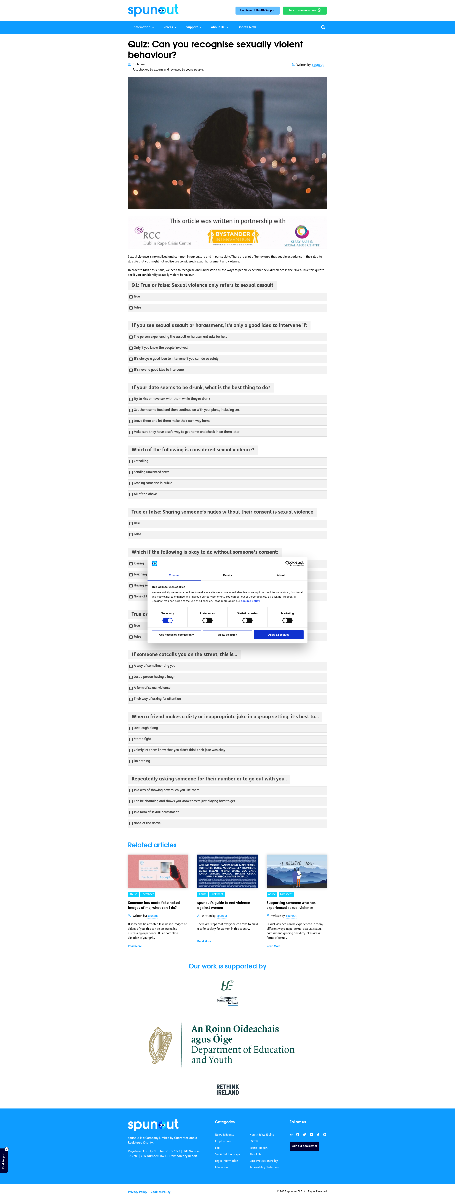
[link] (153, 1125)
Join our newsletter (304, 1146)
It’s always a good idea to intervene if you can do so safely (176, 359)
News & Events (224, 1135)
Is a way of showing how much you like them (166, 790)
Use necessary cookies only (176, 634)
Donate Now (247, 27)
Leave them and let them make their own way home (172, 421)
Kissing (139, 563)
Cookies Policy (160, 1192)
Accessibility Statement (265, 1167)
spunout (317, 64)
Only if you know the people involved (161, 348)
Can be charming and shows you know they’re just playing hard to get (184, 801)
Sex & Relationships (227, 1154)
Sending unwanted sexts (151, 472)
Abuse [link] (133, 894)
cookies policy (250, 600)
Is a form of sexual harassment (156, 812)
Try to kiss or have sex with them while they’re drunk (172, 399)
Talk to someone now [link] (302, 10)
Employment (223, 1141)
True (137, 296)
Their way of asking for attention (157, 699)
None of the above (147, 596)
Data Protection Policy (264, 1161)
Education (221, 1167)
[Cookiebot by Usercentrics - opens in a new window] (288, 563)
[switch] (207, 620)
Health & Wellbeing (262, 1135)
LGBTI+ (254, 1141)
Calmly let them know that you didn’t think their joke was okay (179, 750)
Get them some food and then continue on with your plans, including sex (187, 410)
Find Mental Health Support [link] (257, 10)
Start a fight (142, 739)
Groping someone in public (153, 483)
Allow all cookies (278, 634)
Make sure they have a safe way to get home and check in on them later (186, 432)
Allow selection (227, 634)
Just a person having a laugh (154, 677)
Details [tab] (227, 575)
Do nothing (142, 761)
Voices (168, 27)
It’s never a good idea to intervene (159, 370)
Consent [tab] (174, 575)
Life (217, 1148)
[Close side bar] (6, 1149)
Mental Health (258, 1148)
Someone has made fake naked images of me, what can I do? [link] (154, 905)
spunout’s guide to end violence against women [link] (223, 905)
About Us (217, 27)
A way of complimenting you (154, 666)
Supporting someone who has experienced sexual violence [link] (291, 905)
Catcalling (141, 461)
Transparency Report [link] (183, 1156)
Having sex (141, 585)
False (137, 307)
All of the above (145, 494)
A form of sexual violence (152, 688)
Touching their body (148, 574)
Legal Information (226, 1161)
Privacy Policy (137, 1192)
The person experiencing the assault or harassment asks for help (180, 337)
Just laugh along (146, 728)
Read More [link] (135, 946)
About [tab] (281, 575)
